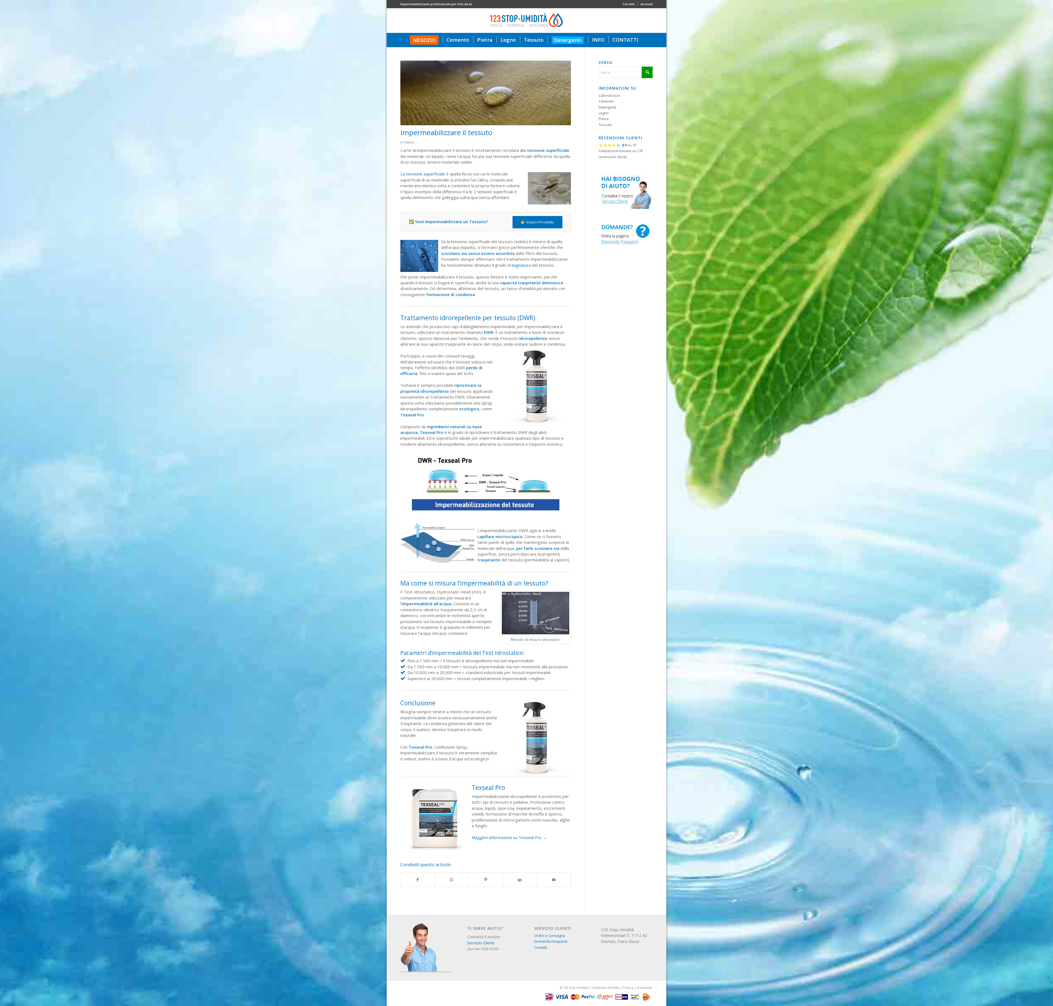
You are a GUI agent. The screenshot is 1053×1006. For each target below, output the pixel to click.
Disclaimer (645, 987)
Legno (604, 112)
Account (647, 4)
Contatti (540, 947)
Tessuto (409, 142)
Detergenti (607, 107)
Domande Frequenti (550, 941)
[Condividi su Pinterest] (486, 880)
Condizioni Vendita (605, 987)
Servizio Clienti (480, 942)
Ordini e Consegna (549, 935)
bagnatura (521, 265)
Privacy (628, 987)
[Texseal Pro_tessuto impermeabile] (485, 93)
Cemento (606, 101)
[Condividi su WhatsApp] (452, 880)
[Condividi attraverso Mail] (554, 880)
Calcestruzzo (609, 95)
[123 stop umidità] (526, 20)
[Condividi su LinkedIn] (520, 880)
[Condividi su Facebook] (418, 880)
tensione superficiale (425, 174)
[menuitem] (629, 4)
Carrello (629, 4)
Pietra (603, 118)
